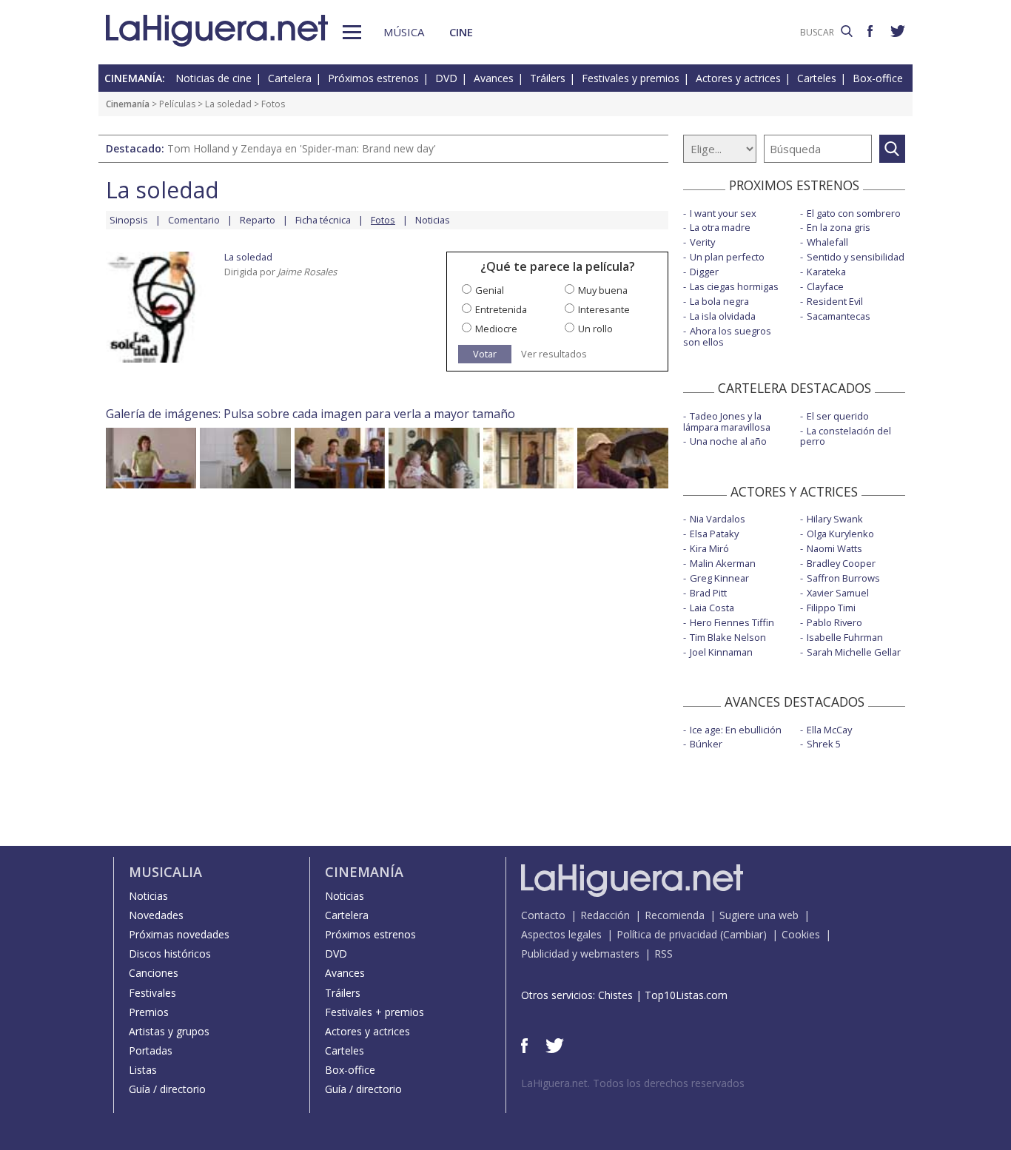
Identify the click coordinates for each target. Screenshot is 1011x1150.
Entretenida (501, 309)
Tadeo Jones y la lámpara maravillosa (726, 421)
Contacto (543, 915)
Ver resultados (554, 354)
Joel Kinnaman (721, 652)
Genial (489, 290)
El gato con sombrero (854, 213)
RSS (663, 953)
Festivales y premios (630, 78)
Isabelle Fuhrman (845, 637)
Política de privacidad (667, 934)
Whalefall (827, 242)
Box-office (878, 78)
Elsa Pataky (714, 533)
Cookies (801, 934)
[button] (352, 32)
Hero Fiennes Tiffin (732, 622)
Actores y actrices (738, 78)
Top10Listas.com (686, 995)
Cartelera (290, 78)
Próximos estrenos (373, 78)
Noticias (432, 219)
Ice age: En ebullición (736, 729)
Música (403, 31)
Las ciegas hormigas (734, 286)
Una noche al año (728, 441)
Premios (149, 1012)
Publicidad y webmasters (580, 953)
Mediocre (496, 328)
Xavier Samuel (838, 592)
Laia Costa (712, 607)
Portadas (150, 1050)
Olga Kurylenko (840, 533)
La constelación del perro (845, 436)
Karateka (826, 271)
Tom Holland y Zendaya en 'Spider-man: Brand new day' (301, 148)
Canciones (153, 973)
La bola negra (719, 301)
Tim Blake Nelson (728, 637)
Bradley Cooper (841, 563)
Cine (461, 31)
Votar (485, 353)
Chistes (615, 995)
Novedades (156, 915)
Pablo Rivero (834, 622)
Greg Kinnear (719, 578)
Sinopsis (129, 219)
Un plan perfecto (727, 256)
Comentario (194, 219)
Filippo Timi (831, 607)
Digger (704, 271)
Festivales (152, 993)
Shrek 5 (824, 743)
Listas (143, 1070)
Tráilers (547, 78)
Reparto (257, 219)
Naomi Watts (834, 548)
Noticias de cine (213, 78)
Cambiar (743, 934)
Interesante (604, 309)
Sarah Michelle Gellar (854, 652)
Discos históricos (170, 953)
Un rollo (595, 328)
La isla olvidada (723, 316)
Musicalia (165, 872)
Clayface (825, 286)
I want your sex (723, 213)
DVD (446, 78)
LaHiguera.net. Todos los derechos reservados (633, 1083)
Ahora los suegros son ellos (727, 336)
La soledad (228, 104)
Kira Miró (709, 548)
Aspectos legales (561, 934)
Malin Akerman (723, 563)
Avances (494, 78)
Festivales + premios (374, 1012)
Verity (702, 242)
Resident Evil (835, 301)
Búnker (706, 743)
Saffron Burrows (843, 578)
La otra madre (720, 227)
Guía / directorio (167, 1089)
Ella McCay (829, 729)
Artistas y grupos (169, 1031)
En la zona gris (838, 227)
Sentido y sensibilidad (855, 256)
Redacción (605, 915)
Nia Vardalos (717, 518)
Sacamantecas (838, 316)
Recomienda (675, 915)
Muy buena (603, 290)
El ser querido (838, 416)
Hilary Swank (835, 518)
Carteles (816, 78)
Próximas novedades (179, 934)
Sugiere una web (759, 915)
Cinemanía (128, 104)
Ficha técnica (323, 219)
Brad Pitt (708, 592)
